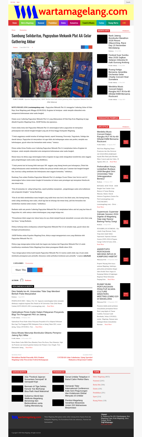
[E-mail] (90, 47)
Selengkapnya (125, 30)
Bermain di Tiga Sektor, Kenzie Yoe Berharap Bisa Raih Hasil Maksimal (37, 388)
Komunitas (74, 22)
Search (128, 2)
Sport (18, 2)
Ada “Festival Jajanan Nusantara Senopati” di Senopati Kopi (35, 379)
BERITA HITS (103, 31)
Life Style (13, 2)
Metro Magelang (27, 22)
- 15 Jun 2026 (121, 65)
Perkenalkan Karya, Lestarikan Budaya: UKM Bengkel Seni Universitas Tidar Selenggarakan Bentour (106, 172)
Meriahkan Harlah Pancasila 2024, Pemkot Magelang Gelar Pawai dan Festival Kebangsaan (30, 358)
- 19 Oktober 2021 (25, 317)
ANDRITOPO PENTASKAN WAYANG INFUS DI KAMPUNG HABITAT (107, 253)
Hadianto (15, 47)
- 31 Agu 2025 (121, 99)
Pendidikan (53, 22)
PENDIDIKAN (59, 372)
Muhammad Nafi (101, 259)
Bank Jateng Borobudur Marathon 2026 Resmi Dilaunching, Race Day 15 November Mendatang (118, 41)
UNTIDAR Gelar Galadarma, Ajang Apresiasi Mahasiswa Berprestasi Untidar (74, 358)
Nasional (41, 22)
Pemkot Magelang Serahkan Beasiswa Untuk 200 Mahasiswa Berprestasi (76, 404)
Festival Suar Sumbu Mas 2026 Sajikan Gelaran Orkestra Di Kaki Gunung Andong (119, 59)
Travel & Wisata (88, 22)
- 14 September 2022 (112, 302)
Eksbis (63, 22)
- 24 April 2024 (107, 224)
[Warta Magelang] (70, 15)
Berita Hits (97, 385)
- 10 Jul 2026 (117, 51)
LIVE (124, 22)
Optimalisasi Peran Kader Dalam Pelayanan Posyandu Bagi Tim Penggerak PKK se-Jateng (38, 313)
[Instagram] (117, 2)
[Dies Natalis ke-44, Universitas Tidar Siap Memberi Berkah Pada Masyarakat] (79, 298)
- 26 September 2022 (112, 259)
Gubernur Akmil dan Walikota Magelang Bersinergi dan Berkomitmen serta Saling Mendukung (34, 401)
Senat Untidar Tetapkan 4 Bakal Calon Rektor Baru (77, 378)
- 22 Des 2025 (121, 82)
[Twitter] (121, 2)
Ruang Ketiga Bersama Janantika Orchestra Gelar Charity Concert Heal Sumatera (118, 74)
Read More (50, 306)
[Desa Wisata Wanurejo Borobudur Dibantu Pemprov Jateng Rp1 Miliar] (79, 340)
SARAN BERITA (19, 372)
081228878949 (106, 424)
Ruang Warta (113, 22)
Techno (101, 22)
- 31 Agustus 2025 (111, 144)
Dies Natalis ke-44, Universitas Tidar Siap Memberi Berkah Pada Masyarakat (36, 292)
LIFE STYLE (103, 127)
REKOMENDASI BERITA (23, 286)
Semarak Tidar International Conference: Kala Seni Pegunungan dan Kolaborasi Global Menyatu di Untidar (77, 391)
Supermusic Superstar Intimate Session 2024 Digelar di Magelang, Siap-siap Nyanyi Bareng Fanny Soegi (107, 217)
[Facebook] (114, 2)
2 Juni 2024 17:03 (24, 47)
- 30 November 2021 (26, 338)
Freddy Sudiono (16, 317)
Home (14, 22)
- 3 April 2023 (21, 297)
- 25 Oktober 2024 (107, 182)
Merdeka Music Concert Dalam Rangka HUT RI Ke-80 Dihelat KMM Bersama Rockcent (119, 91)
